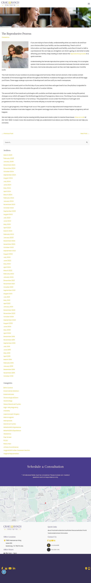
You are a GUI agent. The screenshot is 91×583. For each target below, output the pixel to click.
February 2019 (8, 363)
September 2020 (10, 320)
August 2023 (8, 214)
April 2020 (7, 333)
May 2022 (7, 264)
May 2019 (7, 353)
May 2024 (7, 188)
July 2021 (7, 297)
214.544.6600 (55, 545)
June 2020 (7, 327)
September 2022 (10, 251)
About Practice (52, 530)
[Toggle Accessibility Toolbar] (4, 572)
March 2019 (8, 360)
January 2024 (9, 201)
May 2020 (7, 330)
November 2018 (9, 373)
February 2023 (9, 234)
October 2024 (9, 172)
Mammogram (9, 417)
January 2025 (8, 162)
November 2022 (9, 244)
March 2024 (8, 195)
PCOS (6, 440)
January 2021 (8, 307)
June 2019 (7, 350)
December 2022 (9, 241)
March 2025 (8, 155)
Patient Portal (82, 530)
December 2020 (9, 310)
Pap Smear (7, 437)
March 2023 (8, 231)
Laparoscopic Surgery (11, 414)
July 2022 (7, 257)
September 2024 (10, 175)
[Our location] (89, 568)
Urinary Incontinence (11, 447)
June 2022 (7, 261)
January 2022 (8, 277)
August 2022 (8, 254)
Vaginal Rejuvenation (11, 454)
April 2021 (7, 303)
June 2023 (7, 221)
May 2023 (7, 224)
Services (64, 530)
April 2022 (7, 267)
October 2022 (9, 247)
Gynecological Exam (11, 398)
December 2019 (9, 336)
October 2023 (9, 208)
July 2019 (7, 346)
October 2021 (8, 287)
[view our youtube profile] (52, 540)
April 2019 (7, 356)
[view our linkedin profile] (54, 540)
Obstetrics (5, 37)
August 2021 (8, 294)
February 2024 (9, 198)
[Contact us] (86, 568)
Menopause (8, 421)
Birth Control (8, 388)
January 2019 (8, 366)
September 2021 (9, 290)
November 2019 (9, 340)
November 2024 (9, 168)
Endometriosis (9, 394)
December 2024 (9, 165)
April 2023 (7, 228)
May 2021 (7, 300)
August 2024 (8, 178)
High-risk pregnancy (11, 407)
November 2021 (9, 284)
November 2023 (9, 204)
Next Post (85, 133)
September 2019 (9, 343)
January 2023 (8, 238)
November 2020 (9, 313)
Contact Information (61, 533)
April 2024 (7, 191)
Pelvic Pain (7, 444)
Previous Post (7, 133)
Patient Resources (72, 530)
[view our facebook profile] (48, 540)
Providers (59, 530)
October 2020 (9, 317)
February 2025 (9, 158)
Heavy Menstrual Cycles (12, 404)
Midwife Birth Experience (12, 427)
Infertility (7, 411)
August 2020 (8, 323)
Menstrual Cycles (10, 424)
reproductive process (78, 54)
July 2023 (7, 218)
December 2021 (9, 280)
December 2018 (9, 369)
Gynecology (8, 401)
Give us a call (79, 117)
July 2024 (7, 181)
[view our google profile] (50, 540)
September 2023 (10, 211)
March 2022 (8, 270)
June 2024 (7, 185)
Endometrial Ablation (11, 391)
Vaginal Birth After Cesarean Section (17, 450)
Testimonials (51, 533)
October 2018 (8, 376)
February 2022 (9, 274)
